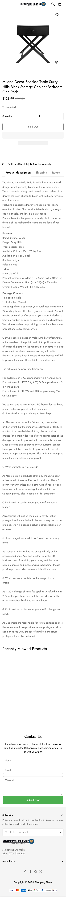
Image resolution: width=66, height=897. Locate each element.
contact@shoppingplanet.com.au (33, 748)
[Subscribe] (60, 832)
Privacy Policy (9, 878)
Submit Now (33, 800)
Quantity (7, 116)
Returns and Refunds (13, 883)
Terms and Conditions (13, 872)
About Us (7, 867)
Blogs (5, 894)
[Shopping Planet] (33, 4)
